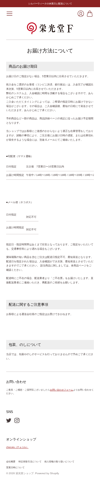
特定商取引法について (30, 461)
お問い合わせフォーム (61, 390)
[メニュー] (9, 13)
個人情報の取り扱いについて (59, 461)
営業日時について (15, 467)
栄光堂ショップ (25, 473)
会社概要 (10, 461)
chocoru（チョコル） (17, 447)
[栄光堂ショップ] (50, 28)
